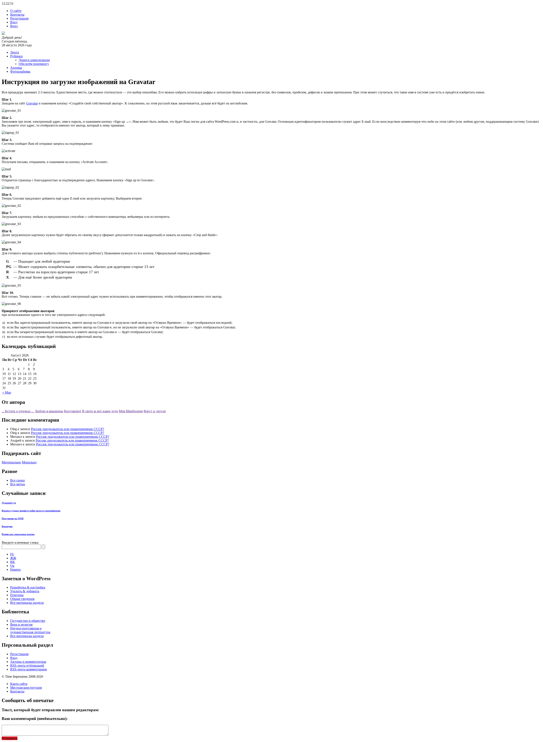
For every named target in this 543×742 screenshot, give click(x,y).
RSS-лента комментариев (28, 669)
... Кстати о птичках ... (18, 411)
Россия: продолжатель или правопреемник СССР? (67, 429)
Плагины (17, 595)
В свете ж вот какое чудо (100, 411)
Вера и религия (21, 624)
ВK (12, 562)
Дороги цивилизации (34, 60)
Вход (13, 22)
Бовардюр (7, 526)
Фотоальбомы (20, 71)
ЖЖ (13, 558)
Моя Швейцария (131, 411)
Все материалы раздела (27, 602)
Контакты (17, 14)
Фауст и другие (155, 411)
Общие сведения (22, 599)
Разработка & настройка (27, 587)
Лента (14, 52)
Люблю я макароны (49, 411)
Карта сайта (18, 684)
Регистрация (19, 18)
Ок (12, 565)
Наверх (15, 569)
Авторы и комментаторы (28, 661)
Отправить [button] (9, 738)
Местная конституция (26, 687)
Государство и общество (27, 620)
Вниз (14, 26)
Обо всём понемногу (34, 64)
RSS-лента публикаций (27, 665)
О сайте (15, 11)
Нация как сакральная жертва (18, 534)
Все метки (17, 484)
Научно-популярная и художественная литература (30, 630)
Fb (12, 554)
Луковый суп (9, 502)
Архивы (16, 67)
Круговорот (72, 411)
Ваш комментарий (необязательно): (35, 718)
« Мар (6, 392)
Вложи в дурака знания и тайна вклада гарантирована (31, 510)
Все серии (17, 480)
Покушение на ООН (13, 518)
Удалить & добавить (24, 591)
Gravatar (32, 103)
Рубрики (16, 56)
